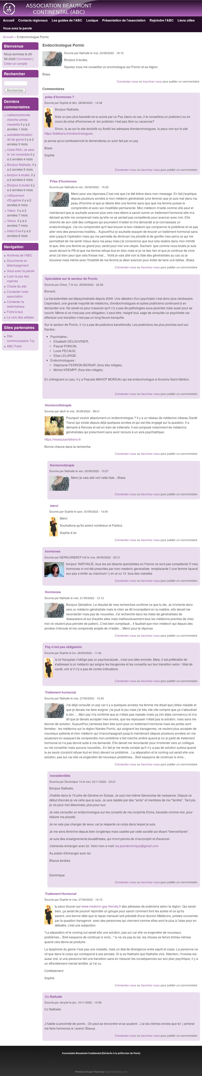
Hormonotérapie (62, 465)
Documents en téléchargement (18, 263)
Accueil (8, 20)
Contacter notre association (17, 294)
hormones (52, 551)
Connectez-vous (127, 81)
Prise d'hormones (63, 181)
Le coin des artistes (20, 317)
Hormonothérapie (58, 405)
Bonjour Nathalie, (19, 164)
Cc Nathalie (54, 996)
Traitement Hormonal (60, 893)
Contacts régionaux (33, 20)
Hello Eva (14, 231)
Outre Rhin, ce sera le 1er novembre (20, 152)
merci (54, 505)
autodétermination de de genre (19, 137)
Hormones (53, 592)
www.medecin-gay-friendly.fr (101, 906)
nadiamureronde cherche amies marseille (18, 120)
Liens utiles (186, 20)
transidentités (60, 775)
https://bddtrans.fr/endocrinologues (68, 133)
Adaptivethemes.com (116, 1071)
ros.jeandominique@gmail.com (136, 846)
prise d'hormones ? (59, 97)
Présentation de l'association (124, 20)
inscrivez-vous (152, 81)
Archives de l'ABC (19, 255)
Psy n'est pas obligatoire (63, 647)
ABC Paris (14, 346)
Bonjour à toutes (18, 185)
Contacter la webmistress (15, 304)
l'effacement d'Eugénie (15, 197)
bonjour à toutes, (18, 175)
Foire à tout (15, 311)
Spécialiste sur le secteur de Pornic (71, 278)
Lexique (92, 20)
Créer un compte (15, 63)
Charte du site (16, 286)
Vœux (11, 210)
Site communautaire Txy (21, 338)
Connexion (24, 58)
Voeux (12, 220)
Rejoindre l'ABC (162, 20)
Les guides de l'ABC (67, 20)
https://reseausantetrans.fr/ (62, 439)
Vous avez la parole (17, 28)
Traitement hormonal (60, 692)
